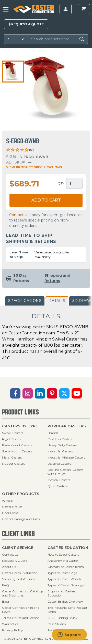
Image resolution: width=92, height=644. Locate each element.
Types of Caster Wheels (64, 579)
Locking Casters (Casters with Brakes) (65, 472)
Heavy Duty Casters (62, 445)
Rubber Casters (13, 463)
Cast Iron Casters (60, 439)
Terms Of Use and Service (20, 618)
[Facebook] (15, 393)
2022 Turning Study (62, 618)
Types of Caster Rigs (62, 573)
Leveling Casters (59, 463)
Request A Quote (14, 561)
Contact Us (19, 215)
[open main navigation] (6, 9)
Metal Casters (12, 457)
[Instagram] (27, 393)
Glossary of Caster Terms (66, 567)
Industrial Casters (60, 451)
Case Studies (57, 624)
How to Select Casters (63, 554)
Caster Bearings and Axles (21, 519)
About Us (9, 567)
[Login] (66, 9)
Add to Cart (46, 200)
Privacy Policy (12, 630)
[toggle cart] (84, 9)
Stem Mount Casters (17, 451)
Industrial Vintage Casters (66, 457)
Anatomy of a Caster (63, 561)
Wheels (7, 500)
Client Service (17, 547)
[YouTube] (77, 393)
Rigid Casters (11, 439)
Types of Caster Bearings (66, 585)
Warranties (10, 624)
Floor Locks (10, 513)
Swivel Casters (12, 433)
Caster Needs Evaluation (20, 573)
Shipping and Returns (18, 579)
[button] (13, 72)
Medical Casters (59, 480)
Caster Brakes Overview (65, 601)
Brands (53, 433)
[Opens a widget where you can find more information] (69, 635)
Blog (5, 601)
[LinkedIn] (40, 393)
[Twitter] (64, 393)
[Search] (82, 39)
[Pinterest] (52, 393)
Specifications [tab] (24, 300)
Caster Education (68, 547)
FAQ (5, 585)
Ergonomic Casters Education (62, 593)
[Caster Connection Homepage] (33, 9)
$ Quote (26, 24)
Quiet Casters (57, 486)
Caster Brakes (12, 507)
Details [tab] (57, 300)
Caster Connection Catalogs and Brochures (22, 593)
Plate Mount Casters (17, 445)
